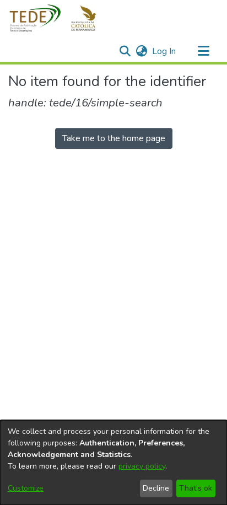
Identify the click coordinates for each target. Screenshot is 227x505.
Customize (26, 488)
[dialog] (113, 462)
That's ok (195, 488)
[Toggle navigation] (203, 51)
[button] (59, 18)
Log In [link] (164, 51)
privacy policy (141, 466)
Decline (156, 488)
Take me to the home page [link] (113, 138)
